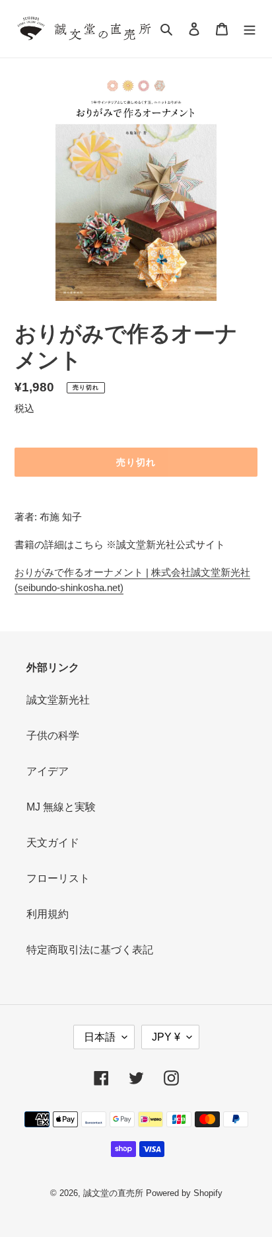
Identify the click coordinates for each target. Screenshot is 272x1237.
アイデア (47, 771)
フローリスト (58, 878)
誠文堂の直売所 (113, 1193)
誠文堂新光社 (58, 699)
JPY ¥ (166, 1037)
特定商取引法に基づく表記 (89, 949)
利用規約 (47, 914)
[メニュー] (249, 29)
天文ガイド (52, 842)
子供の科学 (52, 735)
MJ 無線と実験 (61, 807)
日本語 (100, 1037)
